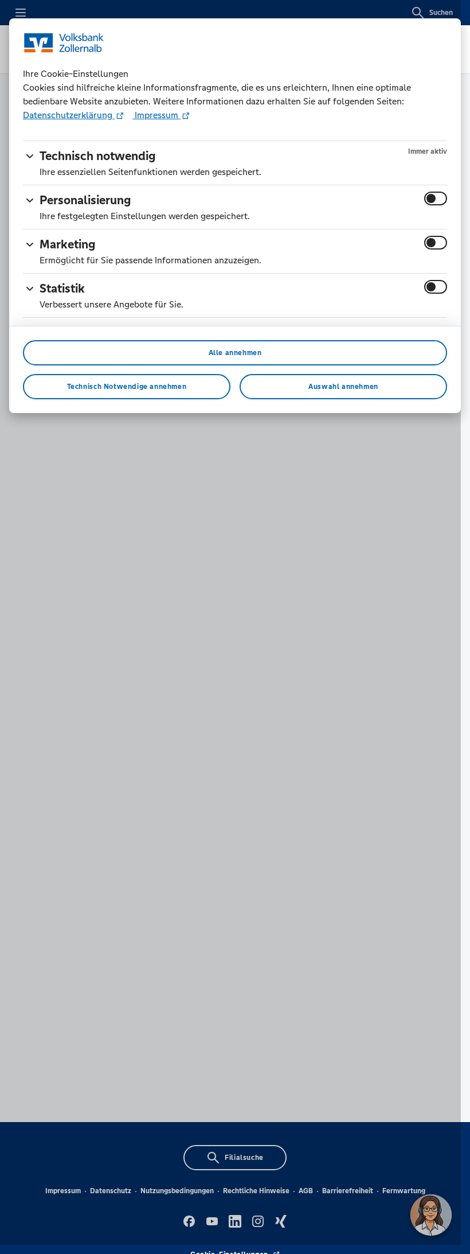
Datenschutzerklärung (69, 115)
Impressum (156, 115)
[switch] (435, 198)
